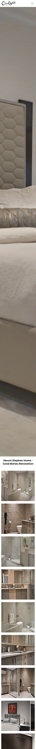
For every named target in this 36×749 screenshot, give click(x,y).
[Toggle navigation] (32, 3)
